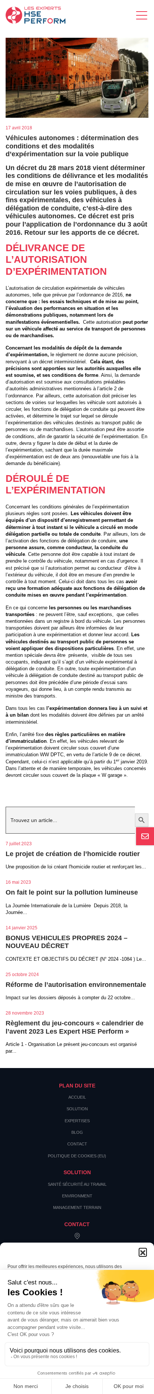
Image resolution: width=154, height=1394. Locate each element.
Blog (77, 1132)
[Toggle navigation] (142, 15)
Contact (77, 1144)
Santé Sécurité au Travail (77, 1184)
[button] (143, 1252)
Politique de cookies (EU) (77, 1156)
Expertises (77, 1120)
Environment (77, 1196)
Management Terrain (77, 1207)
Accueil (77, 1097)
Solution (77, 1109)
